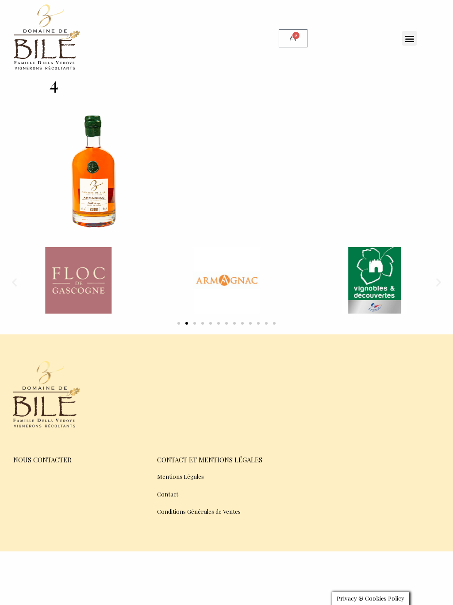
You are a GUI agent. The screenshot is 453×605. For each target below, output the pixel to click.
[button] (409, 38)
